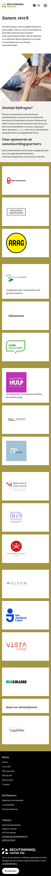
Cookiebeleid (8, 804)
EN (38, 5)
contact (21, 129)
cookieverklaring (9, 863)
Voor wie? (6, 766)
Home (5, 762)
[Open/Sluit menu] (45, 5)
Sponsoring (7, 780)
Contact (6, 784)
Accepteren (10, 871)
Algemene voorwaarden (12, 800)
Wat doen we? (8, 771)
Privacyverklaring (9, 809)
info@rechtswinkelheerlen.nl (14, 836)
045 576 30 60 (8, 840)
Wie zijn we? (7, 775)
